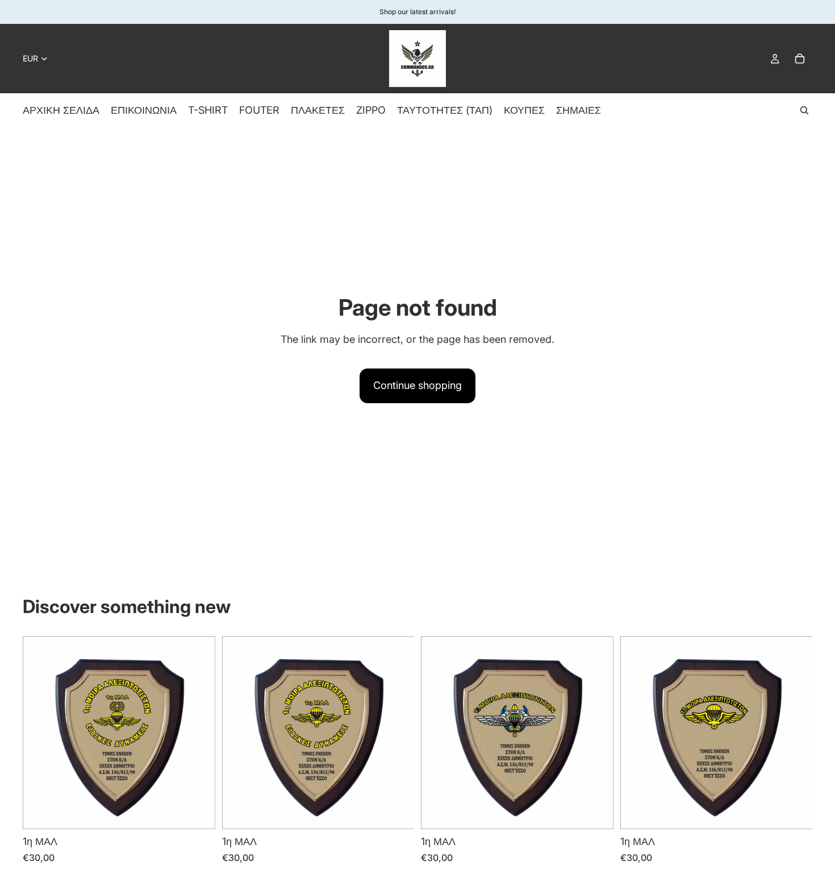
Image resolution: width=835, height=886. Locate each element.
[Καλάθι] (799, 58)
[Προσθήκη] (197, 812)
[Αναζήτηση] (804, 110)
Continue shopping (417, 385)
